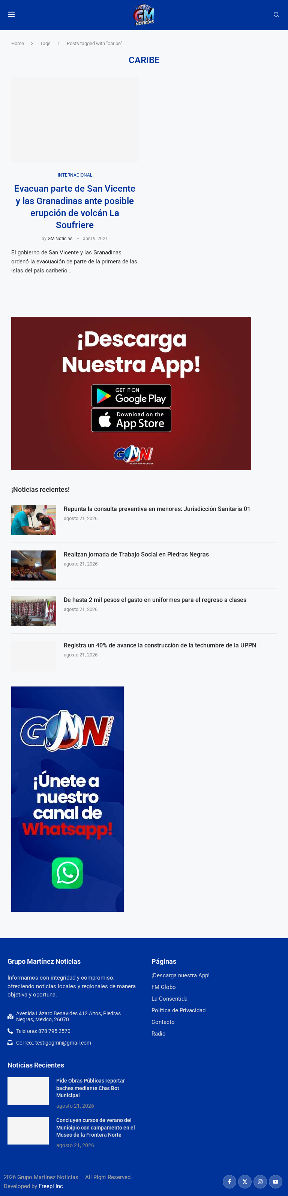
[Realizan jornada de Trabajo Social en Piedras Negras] (33, 565)
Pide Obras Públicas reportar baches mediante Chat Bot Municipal (90, 1088)
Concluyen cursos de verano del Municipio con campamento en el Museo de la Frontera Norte (95, 1127)
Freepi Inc (51, 1186)
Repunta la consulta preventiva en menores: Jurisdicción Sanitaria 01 (157, 509)
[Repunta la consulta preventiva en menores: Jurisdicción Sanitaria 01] (33, 520)
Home (17, 43)
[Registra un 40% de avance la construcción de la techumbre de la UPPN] (33, 656)
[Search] (276, 15)
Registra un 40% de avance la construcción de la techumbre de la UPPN (160, 645)
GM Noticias (60, 238)
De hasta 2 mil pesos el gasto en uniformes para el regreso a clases (155, 599)
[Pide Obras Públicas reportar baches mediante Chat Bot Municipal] (28, 1091)
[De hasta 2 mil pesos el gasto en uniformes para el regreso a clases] (33, 611)
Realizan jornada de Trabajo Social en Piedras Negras (136, 554)
